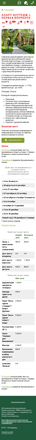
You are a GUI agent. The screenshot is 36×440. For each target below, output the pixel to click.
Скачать (7, 150)
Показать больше (9, 225)
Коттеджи (10, 10)
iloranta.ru (14, 427)
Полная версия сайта (18, 402)
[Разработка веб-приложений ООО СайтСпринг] (7, 433)
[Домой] (2, 10)
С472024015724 (7, 423)
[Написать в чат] (19, 3)
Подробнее (6, 160)
